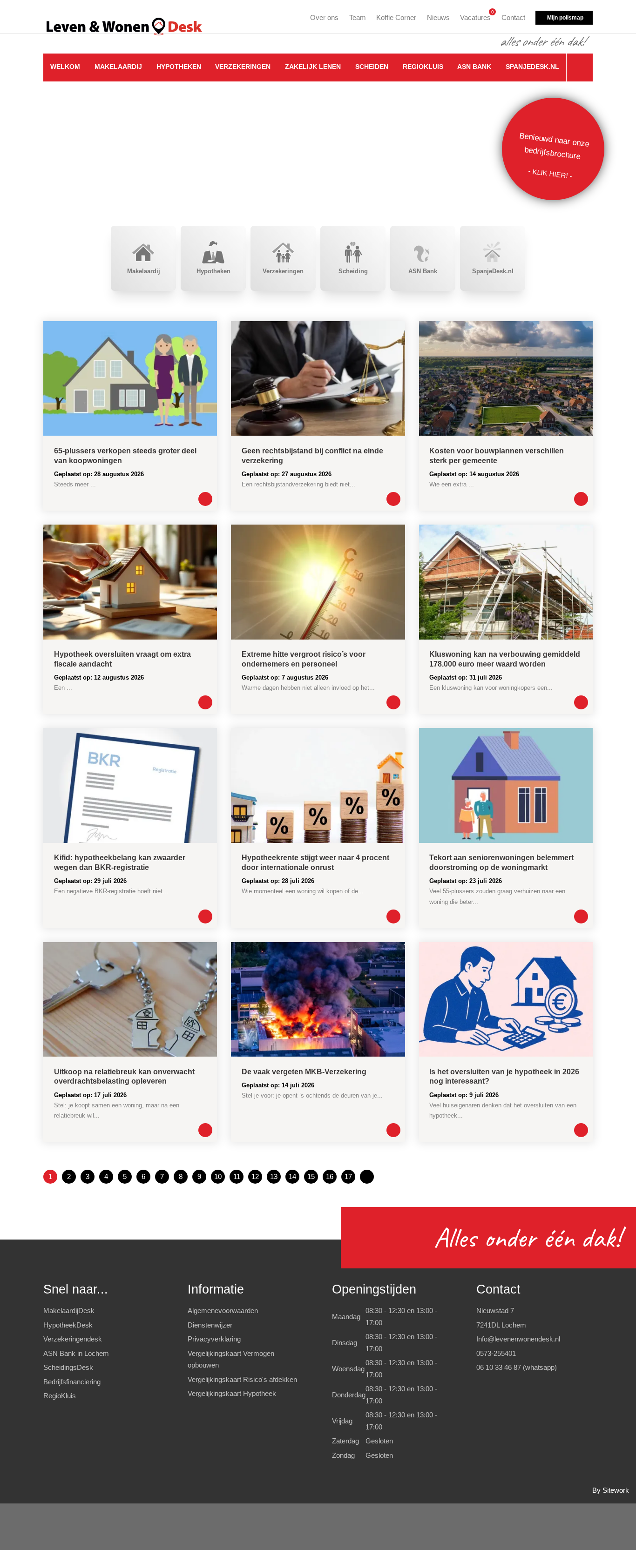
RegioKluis (423, 66)
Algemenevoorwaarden (223, 1310)
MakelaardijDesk (69, 1310)
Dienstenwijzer (210, 1325)
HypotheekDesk (68, 1325)
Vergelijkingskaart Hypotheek (232, 1393)
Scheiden (371, 66)
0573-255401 (496, 1353)
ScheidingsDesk (68, 1367)
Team (357, 17)
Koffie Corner (396, 17)
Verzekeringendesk (72, 1339)
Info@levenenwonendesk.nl (518, 1339)
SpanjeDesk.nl (532, 66)
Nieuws (438, 17)
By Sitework (610, 1490)
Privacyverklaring (214, 1339)
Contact (513, 17)
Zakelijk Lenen (313, 66)
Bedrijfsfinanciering (72, 1382)
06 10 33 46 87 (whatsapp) (516, 1367)
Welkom (65, 66)
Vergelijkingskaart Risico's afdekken (242, 1379)
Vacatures (475, 16)
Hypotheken (178, 66)
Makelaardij (118, 66)
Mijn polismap (565, 17)
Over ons (324, 17)
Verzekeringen (243, 66)
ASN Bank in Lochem (76, 1353)
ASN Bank (474, 66)
